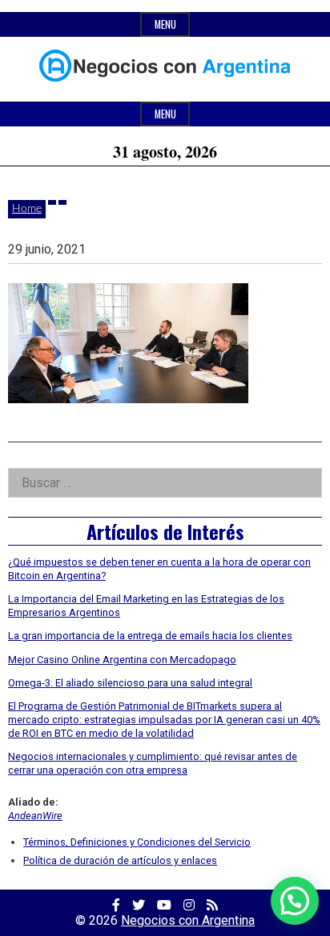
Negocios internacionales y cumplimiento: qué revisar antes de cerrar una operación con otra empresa (152, 763)
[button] (295, 901)
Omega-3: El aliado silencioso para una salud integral (130, 683)
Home (27, 208)
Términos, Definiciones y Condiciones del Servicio (137, 842)
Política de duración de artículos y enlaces (120, 860)
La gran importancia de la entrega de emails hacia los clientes (150, 636)
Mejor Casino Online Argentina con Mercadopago (122, 660)
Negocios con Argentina (188, 920)
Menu (165, 24)
